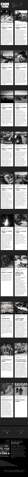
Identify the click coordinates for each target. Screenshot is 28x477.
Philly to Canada (6, 272)
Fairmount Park (6, 400)
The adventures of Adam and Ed (20, 360)
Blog (21, 5)
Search (13, 6)
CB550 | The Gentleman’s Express (19, 274)
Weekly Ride (15, 5)
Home (13, 3)
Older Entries (21, 430)
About (21, 3)
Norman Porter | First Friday (16, 442)
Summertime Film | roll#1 (19, 319)
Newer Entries (7, 430)
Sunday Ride (5, 318)
